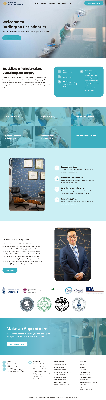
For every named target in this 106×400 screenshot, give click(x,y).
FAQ (70, 3)
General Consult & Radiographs (89, 382)
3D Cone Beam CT (59, 374)
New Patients (62, 3)
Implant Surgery (59, 367)
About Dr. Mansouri (85, 374)
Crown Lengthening (60, 377)
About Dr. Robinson (85, 377)
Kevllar (75, 397)
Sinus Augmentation (60, 379)
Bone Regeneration (60, 382)
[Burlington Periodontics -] (12, 3)
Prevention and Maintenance (62, 372)
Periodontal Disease (60, 369)
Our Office (83, 369)
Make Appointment (86, 389)
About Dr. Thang (85, 372)
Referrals (83, 384)
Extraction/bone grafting (61, 384)
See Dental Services (12, 38)
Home (36, 3)
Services (43, 3)
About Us (52, 3)
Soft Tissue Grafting (60, 364)
